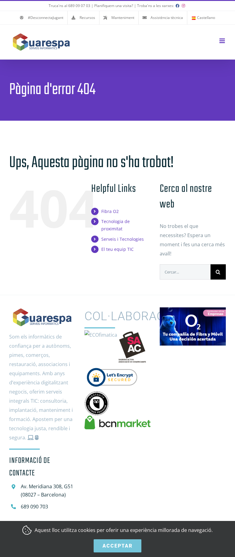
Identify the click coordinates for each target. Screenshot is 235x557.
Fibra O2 (110, 211)
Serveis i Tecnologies (122, 239)
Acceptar (117, 546)
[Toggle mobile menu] (222, 41)
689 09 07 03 (79, 5)
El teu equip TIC (117, 249)
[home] (42, 312)
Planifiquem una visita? (113, 5)
